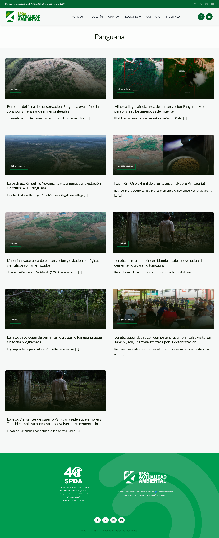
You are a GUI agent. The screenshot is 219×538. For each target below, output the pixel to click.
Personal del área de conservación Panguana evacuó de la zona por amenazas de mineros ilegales (53, 108)
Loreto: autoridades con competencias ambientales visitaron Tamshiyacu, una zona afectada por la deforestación (162, 339)
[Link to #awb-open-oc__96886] (201, 16)
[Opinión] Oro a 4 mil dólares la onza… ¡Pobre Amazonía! (159, 183)
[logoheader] (22, 12)
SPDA (99, 530)
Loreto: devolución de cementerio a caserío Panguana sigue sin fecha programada (54, 339)
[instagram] (206, 4)
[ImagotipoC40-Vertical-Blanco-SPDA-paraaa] (73, 467)
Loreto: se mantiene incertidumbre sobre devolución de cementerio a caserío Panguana (159, 262)
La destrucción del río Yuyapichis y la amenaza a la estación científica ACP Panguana (54, 185)
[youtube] (212, 4)
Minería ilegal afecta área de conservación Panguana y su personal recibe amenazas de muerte (159, 108)
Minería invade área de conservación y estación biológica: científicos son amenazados (53, 262)
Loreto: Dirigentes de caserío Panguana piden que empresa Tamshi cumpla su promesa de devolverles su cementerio (54, 421)
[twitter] (200, 4)
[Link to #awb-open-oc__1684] (209, 16)
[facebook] (195, 4)
